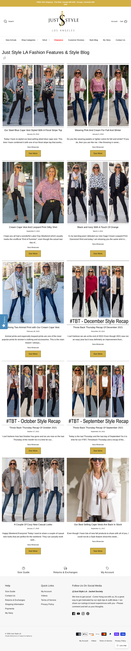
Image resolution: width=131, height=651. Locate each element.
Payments (9, 609)
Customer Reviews (76, 40)
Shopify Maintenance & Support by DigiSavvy (18, 636)
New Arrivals (11, 40)
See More (33, 153)
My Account (46, 591)
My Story (107, 40)
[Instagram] (83, 613)
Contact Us (120, 40)
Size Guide (10, 591)
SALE (44, 40)
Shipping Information (14, 604)
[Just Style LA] (65, 21)
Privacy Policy (47, 604)
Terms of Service (48, 600)
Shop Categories (28, 40)
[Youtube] (78, 613)
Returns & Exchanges (15, 600)
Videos (44, 596)
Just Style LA (16, 634)
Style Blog (93, 40)
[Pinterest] (87, 613)
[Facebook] (73, 613)
